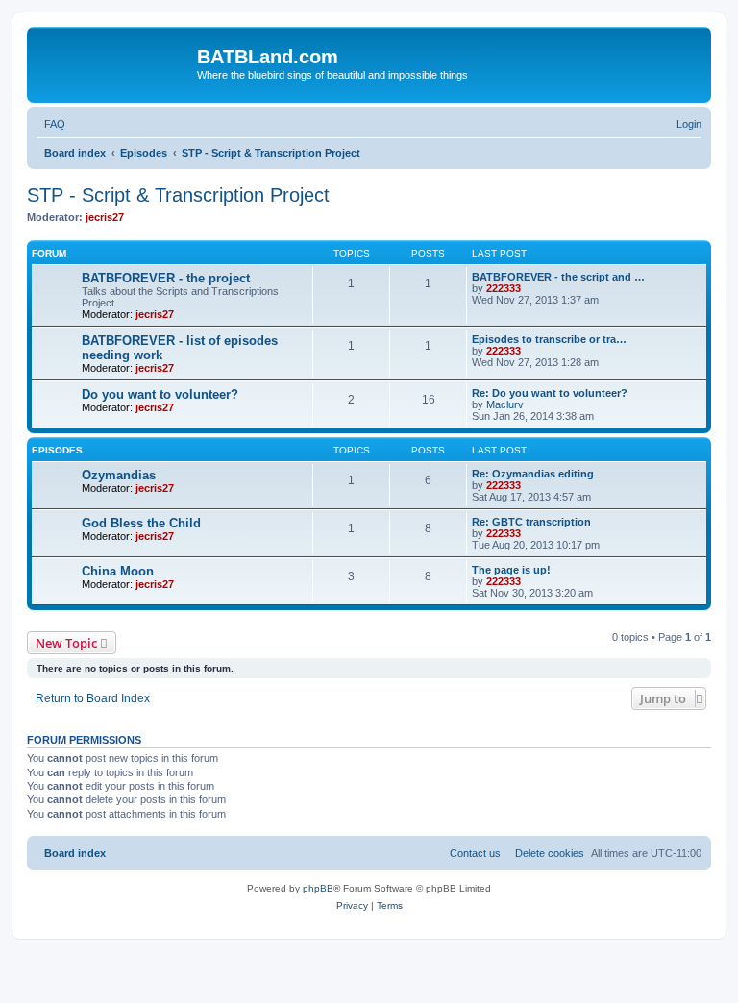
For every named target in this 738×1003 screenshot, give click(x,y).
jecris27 (105, 217)
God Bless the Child (141, 523)
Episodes (57, 450)
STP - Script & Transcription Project (178, 195)
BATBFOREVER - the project (166, 278)
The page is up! (511, 569)
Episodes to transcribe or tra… (549, 339)
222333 (503, 288)
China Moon (118, 571)
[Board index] (114, 62)
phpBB (318, 888)
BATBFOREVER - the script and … (558, 276)
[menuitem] (51, 123)
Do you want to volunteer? (160, 394)
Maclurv (505, 404)
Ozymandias (119, 475)
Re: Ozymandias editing (533, 473)
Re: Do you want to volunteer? (549, 393)
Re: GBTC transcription (531, 521)
